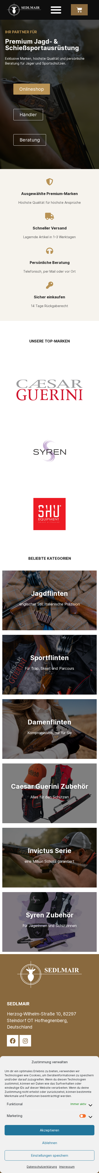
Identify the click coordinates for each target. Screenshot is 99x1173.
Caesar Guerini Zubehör (49, 786)
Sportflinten (49, 658)
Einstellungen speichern (49, 1155)
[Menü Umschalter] (56, 10)
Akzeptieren (49, 1130)
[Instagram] (25, 1040)
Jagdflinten (49, 593)
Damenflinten (49, 722)
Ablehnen (49, 1143)
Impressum (67, 1166)
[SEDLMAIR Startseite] (24, 10)
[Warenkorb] (79, 9)
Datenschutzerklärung (42, 1166)
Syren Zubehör (49, 915)
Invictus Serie (49, 851)
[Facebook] (12, 1040)
